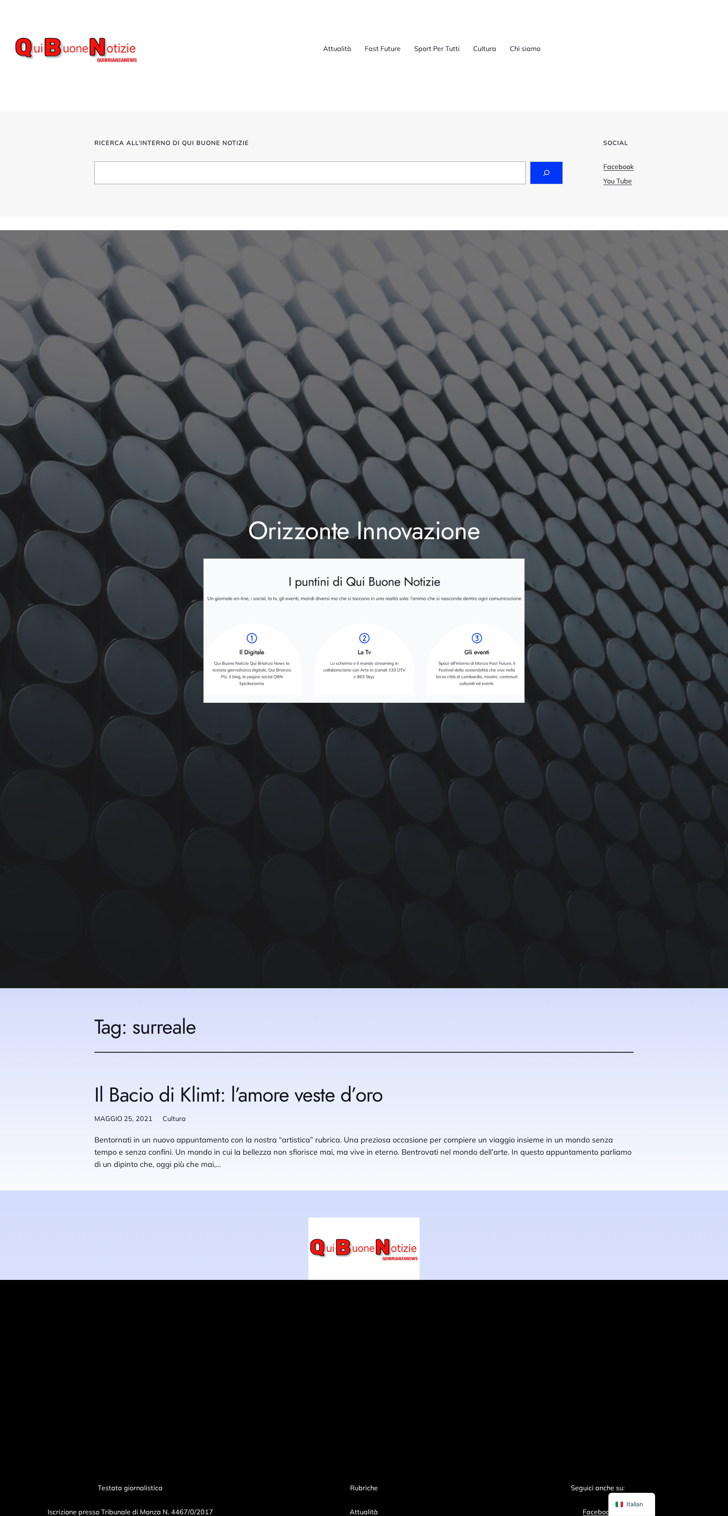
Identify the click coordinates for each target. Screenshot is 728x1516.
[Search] (546, 172)
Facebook (618, 166)
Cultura (174, 1118)
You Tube (617, 181)
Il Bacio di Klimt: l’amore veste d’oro (238, 1094)
